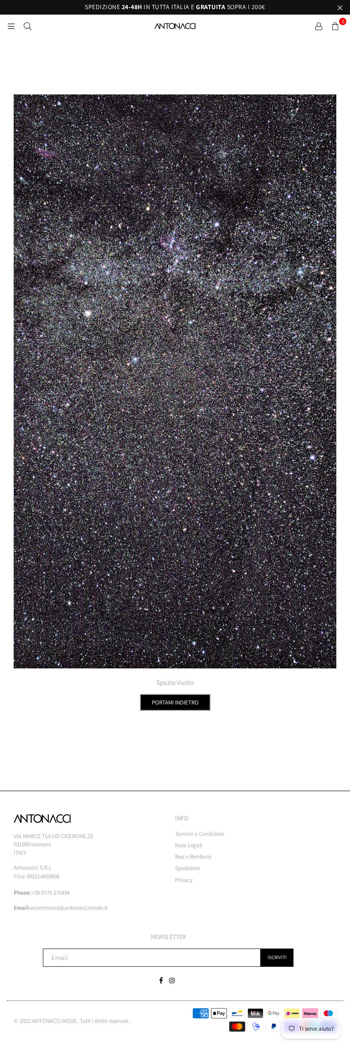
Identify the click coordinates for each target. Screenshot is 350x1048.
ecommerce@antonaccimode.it (69, 908)
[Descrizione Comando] (318, 26)
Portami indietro (175, 702)
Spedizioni (187, 868)
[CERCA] (27, 26)
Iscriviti (277, 957)
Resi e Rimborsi (193, 856)
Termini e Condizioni (199, 834)
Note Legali (188, 845)
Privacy (184, 880)
